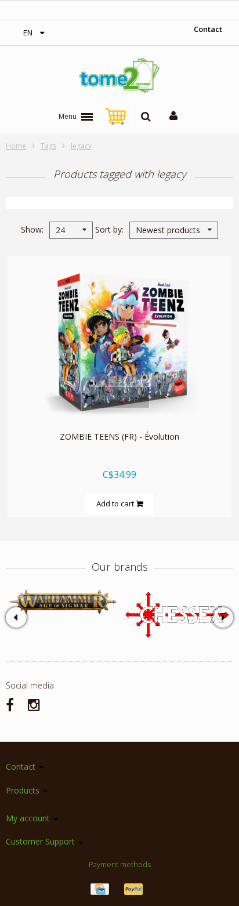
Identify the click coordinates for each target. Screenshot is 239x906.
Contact (208, 29)
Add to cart (116, 503)
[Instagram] (34, 704)
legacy (81, 146)
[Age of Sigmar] (63, 601)
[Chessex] (176, 614)
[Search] (145, 116)
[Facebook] (10, 704)
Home (16, 146)
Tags (48, 146)
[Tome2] (119, 75)
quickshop (120, 397)
